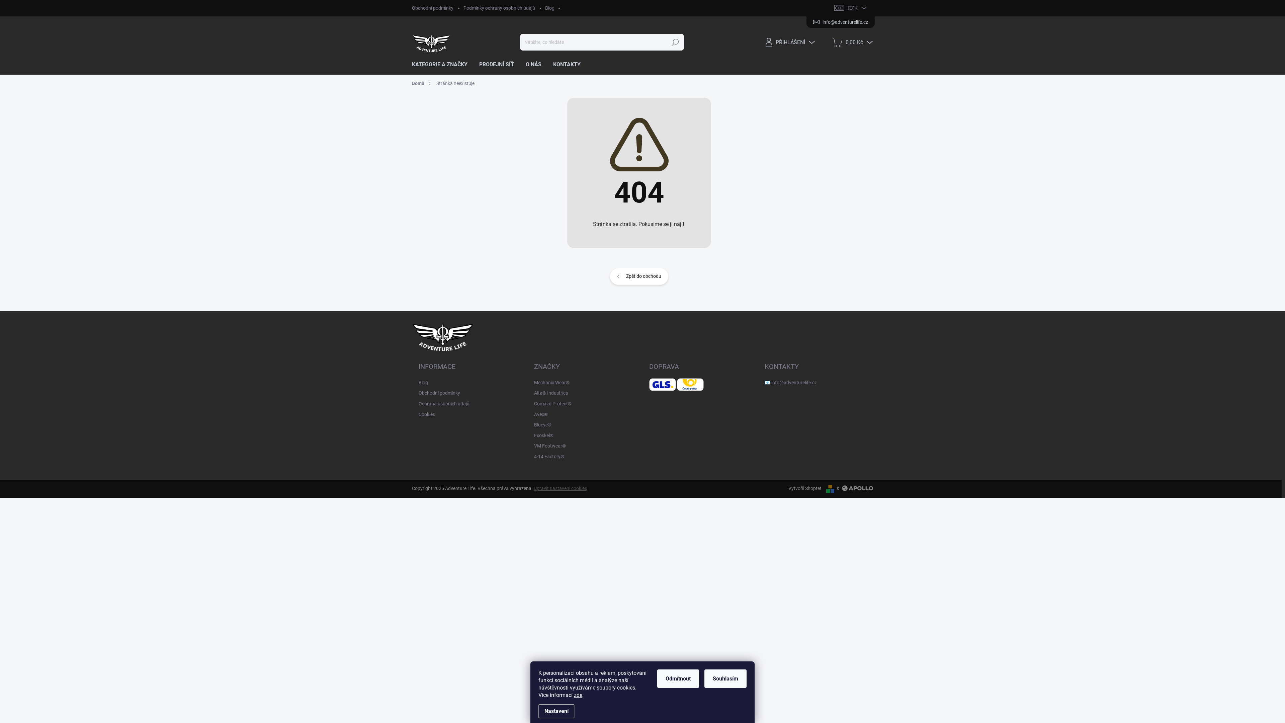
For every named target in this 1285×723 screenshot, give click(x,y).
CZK (853, 8)
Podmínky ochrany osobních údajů (499, 8)
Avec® (541, 414)
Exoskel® (543, 435)
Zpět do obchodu (643, 276)
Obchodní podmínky (432, 8)
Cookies (427, 414)
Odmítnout (678, 678)
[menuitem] (442, 65)
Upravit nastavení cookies (560, 488)
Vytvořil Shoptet (805, 488)
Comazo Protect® (553, 403)
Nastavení (556, 711)
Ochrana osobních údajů (444, 403)
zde (578, 695)
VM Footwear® (550, 446)
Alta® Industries (551, 393)
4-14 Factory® (549, 456)
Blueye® (542, 424)
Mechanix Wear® (552, 382)
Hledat (675, 42)
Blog (549, 8)
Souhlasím (725, 678)
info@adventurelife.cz (794, 382)
